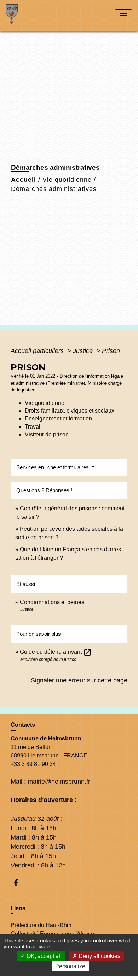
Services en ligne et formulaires (53, 467)
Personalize (70, 966)
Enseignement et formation (58, 419)
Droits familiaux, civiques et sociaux (69, 411)
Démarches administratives (54, 188)
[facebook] (19, 882)
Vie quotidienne (67, 179)
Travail (33, 427)
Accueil (23, 179)
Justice (83, 350)
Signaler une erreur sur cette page (79, 680)
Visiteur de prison (47, 434)
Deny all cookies (98, 956)
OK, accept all (43, 956)
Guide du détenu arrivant (56, 652)
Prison (111, 350)
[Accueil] (32, 15)
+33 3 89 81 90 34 (33, 764)
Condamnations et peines (52, 602)
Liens (18, 908)
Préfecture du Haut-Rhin (41, 925)
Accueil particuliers (38, 350)
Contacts (23, 725)
